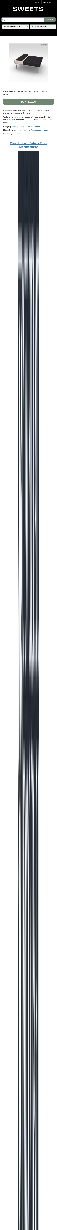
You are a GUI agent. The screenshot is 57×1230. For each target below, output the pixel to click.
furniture (37, 126)
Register (47, 3)
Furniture (18, 133)
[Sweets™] (28, 8)
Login (36, 3)
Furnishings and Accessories (29, 129)
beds (14, 126)
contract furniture (25, 126)
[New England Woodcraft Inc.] (28, 766)
